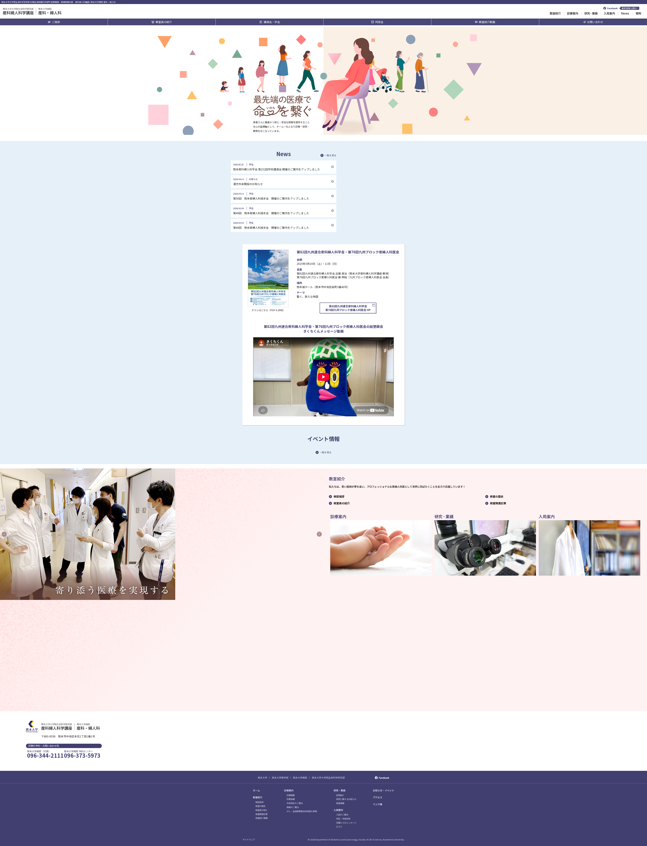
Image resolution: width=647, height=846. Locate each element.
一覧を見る (330, 155)
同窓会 (379, 22)
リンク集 (377, 804)
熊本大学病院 (300, 777)
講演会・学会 (272, 22)
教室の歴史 (496, 496)
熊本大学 (262, 777)
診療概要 (291, 795)
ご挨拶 (56, 22)
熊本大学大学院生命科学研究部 (328, 777)
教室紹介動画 (487, 22)
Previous (4, 534)
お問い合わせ (595, 22)
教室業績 (340, 803)
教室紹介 (257, 797)
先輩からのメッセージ (346, 822)
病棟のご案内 (293, 807)
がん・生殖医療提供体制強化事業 (302, 811)
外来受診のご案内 (295, 803)
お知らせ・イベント (383, 790)
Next (319, 534)
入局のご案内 (342, 814)
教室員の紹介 (164, 22)
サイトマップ (249, 839)
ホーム (256, 790)
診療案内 (289, 790)
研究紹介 (340, 795)
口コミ (339, 826)
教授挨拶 (339, 496)
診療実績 (291, 799)
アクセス (377, 797)
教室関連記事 (498, 503)
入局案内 (338, 810)
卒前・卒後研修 (343, 818)
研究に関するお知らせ (346, 799)
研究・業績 (339, 790)
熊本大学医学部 (280, 777)
